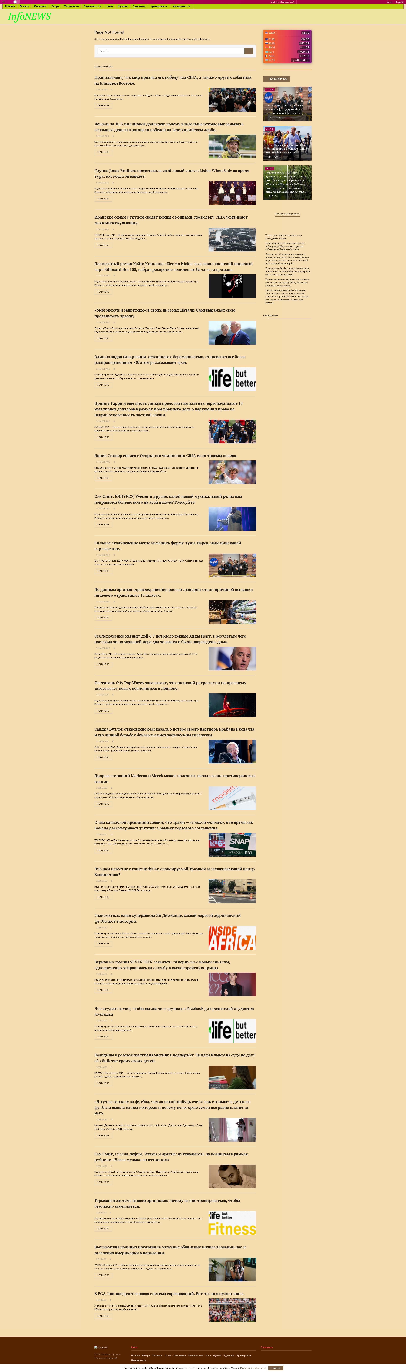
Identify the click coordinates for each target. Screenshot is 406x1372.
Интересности (181, 6)
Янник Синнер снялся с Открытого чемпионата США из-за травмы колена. (165, 455)
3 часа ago (102, 89)
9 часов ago (102, 229)
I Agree (276, 1368)
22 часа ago (102, 695)
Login (389, 2)
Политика (40, 6)
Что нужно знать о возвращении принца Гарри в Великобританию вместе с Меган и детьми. (287, 148)
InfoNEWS (29, 16)
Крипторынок (159, 6)
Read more (103, 105)
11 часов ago (103, 276)
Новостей (112, 1358)
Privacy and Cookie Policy (253, 1367)
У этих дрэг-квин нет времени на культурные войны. (283, 237)
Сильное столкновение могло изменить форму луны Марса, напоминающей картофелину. (285, 109)
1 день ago (101, 788)
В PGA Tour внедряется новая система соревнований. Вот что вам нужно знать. (169, 1293)
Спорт (55, 6)
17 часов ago (103, 555)
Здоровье (139, 6)
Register (400, 2)
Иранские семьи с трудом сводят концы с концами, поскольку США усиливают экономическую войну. (287, 282)
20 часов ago (103, 602)
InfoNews (106, 1354)
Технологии (71, 6)
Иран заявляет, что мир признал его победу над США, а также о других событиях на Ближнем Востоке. (285, 246)
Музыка (123, 6)
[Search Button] (248, 51)
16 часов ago (103, 462)
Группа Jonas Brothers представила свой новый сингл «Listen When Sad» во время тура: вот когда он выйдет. (287, 271)
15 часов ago (103, 421)
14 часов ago (103, 369)
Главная (10, 6)
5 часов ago (102, 136)
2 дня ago (101, 1212)
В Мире (24, 6)
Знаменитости (92, 6)
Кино (110, 6)
